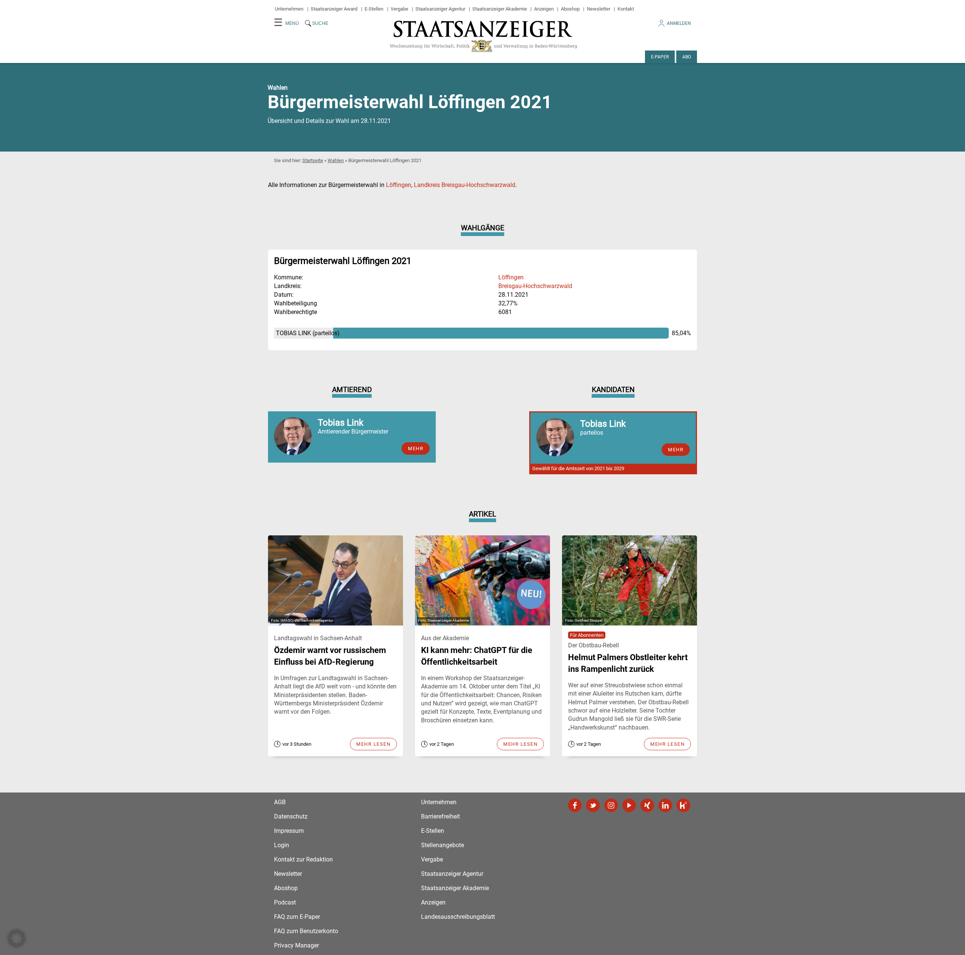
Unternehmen (289, 9)
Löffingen (398, 185)
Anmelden (679, 23)
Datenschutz (291, 816)
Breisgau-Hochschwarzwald (535, 286)
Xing (647, 805)
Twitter (592, 805)
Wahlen (336, 160)
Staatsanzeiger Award (334, 9)
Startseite (312, 160)
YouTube (629, 805)
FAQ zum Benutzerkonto (306, 931)
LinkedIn (665, 805)
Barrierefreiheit (440, 816)
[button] (16, 938)
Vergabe (399, 9)
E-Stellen (374, 9)
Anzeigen (544, 9)
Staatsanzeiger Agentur (440, 9)
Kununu (683, 805)
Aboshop (570, 9)
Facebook (574, 805)
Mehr (415, 448)
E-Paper (660, 57)
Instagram (611, 805)
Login (281, 845)
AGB (280, 802)
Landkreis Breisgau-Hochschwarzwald (464, 185)
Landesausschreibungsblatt (458, 916)
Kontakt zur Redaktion (303, 859)
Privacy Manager (296, 945)
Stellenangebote (442, 845)
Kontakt (625, 9)
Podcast (285, 902)
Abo (686, 57)
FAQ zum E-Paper (297, 916)
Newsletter (598, 9)
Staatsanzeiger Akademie (499, 9)
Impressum (289, 830)
